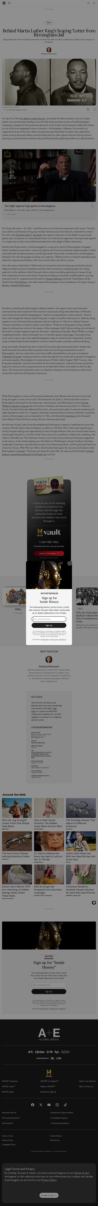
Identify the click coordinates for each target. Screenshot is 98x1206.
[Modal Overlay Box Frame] (49, 603)
